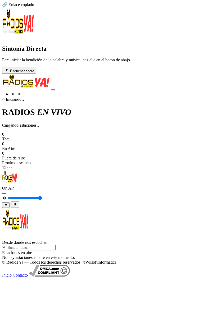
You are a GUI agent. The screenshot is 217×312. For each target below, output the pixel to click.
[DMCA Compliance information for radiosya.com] (49, 275)
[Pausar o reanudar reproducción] (15, 204)
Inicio (15, 94)
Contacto (20, 275)
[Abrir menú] (53, 90)
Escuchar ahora (21, 71)
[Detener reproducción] (6, 205)
